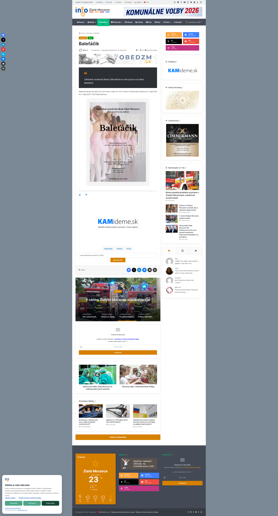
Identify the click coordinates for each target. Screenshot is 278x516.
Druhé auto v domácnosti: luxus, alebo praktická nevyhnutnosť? (88, 422)
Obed (158, 22)
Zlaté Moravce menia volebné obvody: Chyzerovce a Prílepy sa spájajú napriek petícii (144, 422)
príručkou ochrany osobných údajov (127, 339)
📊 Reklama (99, 2)
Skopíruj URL (118, 260)
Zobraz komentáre (118, 437)
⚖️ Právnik (108, 2)
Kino (150, 22)
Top (129, 249)
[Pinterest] (3, 49)
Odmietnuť (32, 503)
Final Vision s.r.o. (104, 512)
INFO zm (85, 50)
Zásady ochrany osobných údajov (147, 512)
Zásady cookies (10, 498)
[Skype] (3, 54)
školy (120, 249)
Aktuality (103, 22)
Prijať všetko (50, 503)
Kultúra (140, 22)
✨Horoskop (127, 2)
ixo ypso (178, 278)
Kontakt (178, 22)
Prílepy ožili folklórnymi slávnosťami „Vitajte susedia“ (118, 300)
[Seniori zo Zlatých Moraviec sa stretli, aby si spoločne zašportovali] (172, 208)
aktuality (109, 249)
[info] (92, 12)
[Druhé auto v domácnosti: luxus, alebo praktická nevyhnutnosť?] (91, 411)
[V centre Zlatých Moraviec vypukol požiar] (172, 219)
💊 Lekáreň (137, 2)
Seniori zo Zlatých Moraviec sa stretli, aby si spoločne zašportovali (188, 207)
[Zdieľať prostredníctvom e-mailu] (149, 270)
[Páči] (79, 195)
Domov (81, 22)
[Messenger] (144, 270)
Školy (90, 38)
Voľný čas (117, 22)
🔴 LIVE (146, 2)
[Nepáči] (86, 195)
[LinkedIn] (139, 270)
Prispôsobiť (13, 503)
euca (176, 268)
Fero (176, 259)
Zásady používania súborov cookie (122, 512)
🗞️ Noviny (117, 2)
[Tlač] (155, 270)
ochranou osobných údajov (191, 467)
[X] (134, 270)
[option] (117, 299)
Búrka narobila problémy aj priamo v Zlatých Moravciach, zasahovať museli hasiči (182, 195)
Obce (167, 22)
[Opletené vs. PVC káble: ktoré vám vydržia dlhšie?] (118, 411)
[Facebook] (129, 270)
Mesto (91, 22)
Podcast (129, 22)
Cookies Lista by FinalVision (13, 508)
